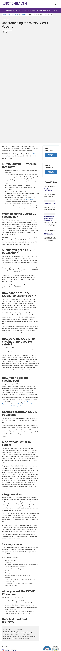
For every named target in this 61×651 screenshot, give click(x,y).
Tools (33, 10)
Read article (51, 192)
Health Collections (26, 10)
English (7, 32)
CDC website (29, 199)
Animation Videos (41, 10)
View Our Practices (51, 171)
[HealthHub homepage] (14, 4)
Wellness (17, 10)
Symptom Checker (52, 10)
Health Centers (9, 10)
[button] (58, 4)
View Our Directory (51, 155)
